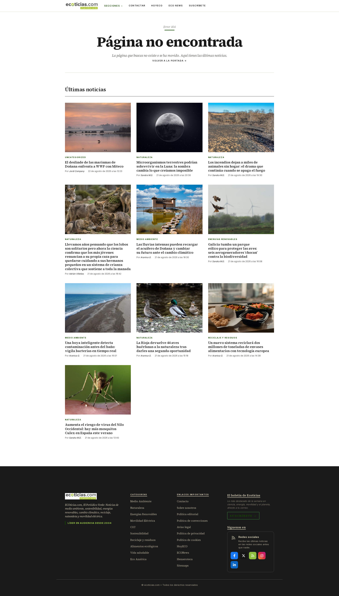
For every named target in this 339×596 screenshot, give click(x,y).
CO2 (132, 527)
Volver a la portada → (169, 60)
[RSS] (252, 555)
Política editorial (187, 514)
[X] (243, 555)
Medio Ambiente (140, 501)
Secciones (112, 5)
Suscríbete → (243, 516)
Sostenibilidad (139, 533)
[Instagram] (262, 555)
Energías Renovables (143, 514)
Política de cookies (189, 540)
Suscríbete (197, 5)
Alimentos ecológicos (144, 546)
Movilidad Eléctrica (142, 521)
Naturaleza (137, 508)
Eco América (138, 559)
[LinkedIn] (234, 564)
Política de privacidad (191, 533)
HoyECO (157, 5)
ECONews (183, 553)
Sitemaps (183, 565)
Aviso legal (184, 527)
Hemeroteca (185, 559)
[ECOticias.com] (82, 5)
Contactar (137, 5)
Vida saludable (139, 553)
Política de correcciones (192, 521)
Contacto (183, 501)
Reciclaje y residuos (143, 540)
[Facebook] (234, 555)
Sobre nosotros (186, 508)
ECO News (176, 5)
